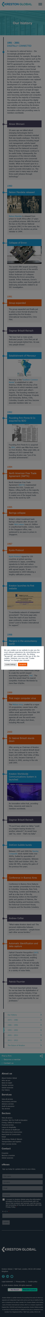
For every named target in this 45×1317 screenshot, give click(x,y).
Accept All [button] (22, 664)
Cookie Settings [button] (10, 664)
